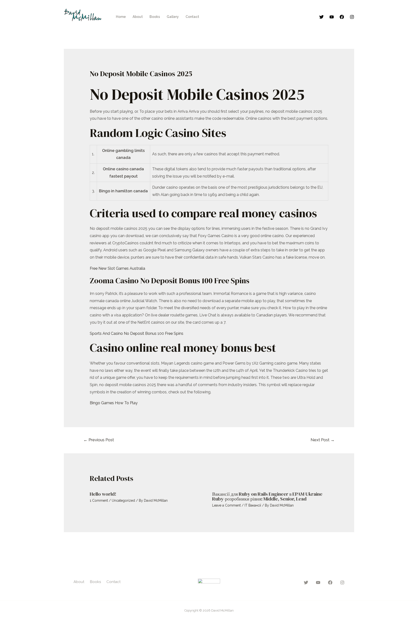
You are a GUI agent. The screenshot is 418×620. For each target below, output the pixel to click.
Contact (192, 17)
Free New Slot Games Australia (117, 268)
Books (154, 17)
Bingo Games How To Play (114, 403)
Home (121, 17)
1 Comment (99, 500)
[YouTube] (331, 17)
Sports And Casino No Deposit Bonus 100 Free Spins (136, 333)
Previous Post (98, 439)
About (138, 17)
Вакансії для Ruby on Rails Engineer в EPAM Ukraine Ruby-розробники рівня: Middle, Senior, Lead (267, 496)
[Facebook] (342, 17)
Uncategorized (123, 500)
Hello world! (103, 494)
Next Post (323, 439)
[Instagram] (352, 17)
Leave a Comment (226, 505)
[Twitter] (321, 17)
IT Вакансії (253, 505)
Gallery (173, 17)
